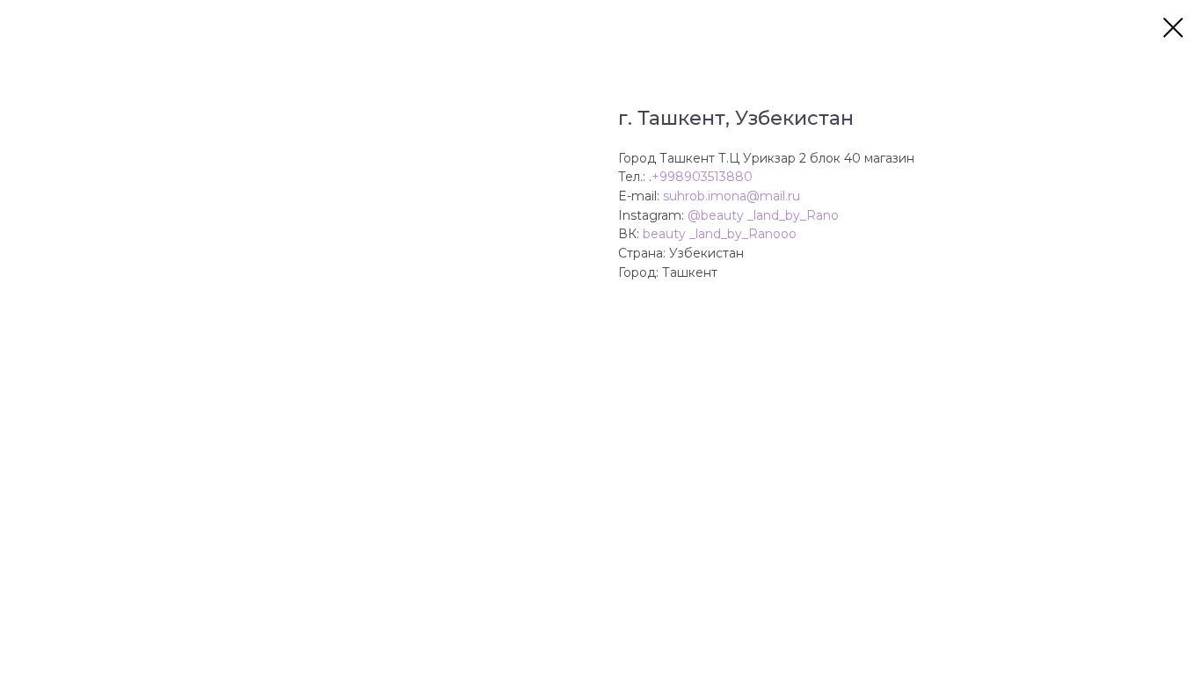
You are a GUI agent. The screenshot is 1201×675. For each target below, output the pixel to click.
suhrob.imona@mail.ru (731, 196)
